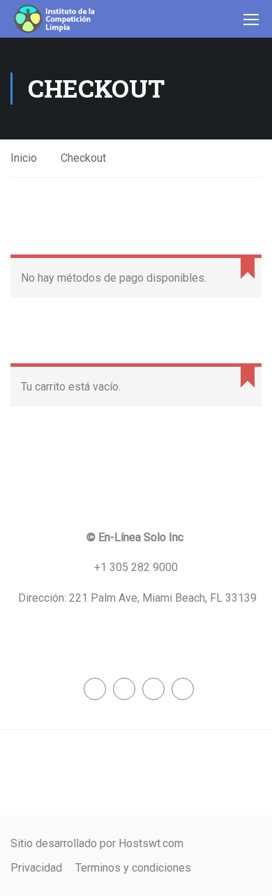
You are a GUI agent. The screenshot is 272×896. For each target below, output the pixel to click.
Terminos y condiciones (133, 867)
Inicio (23, 158)
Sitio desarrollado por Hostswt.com (96, 843)
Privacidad (36, 867)
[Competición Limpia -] (55, 18)
